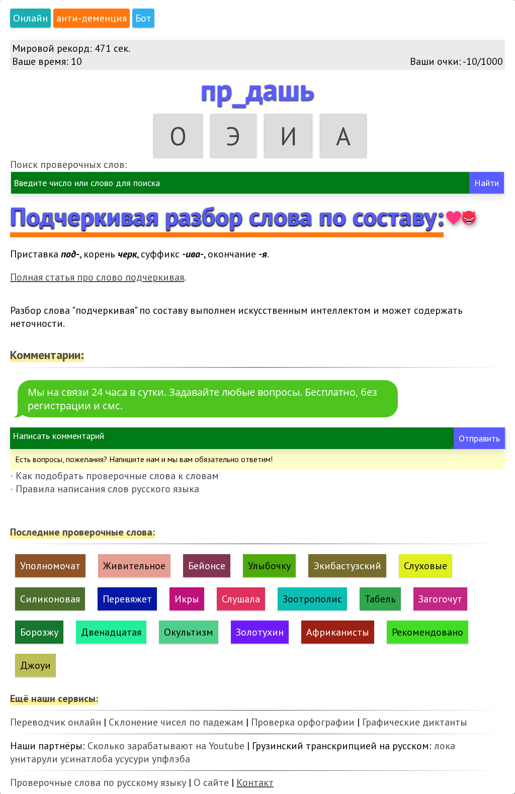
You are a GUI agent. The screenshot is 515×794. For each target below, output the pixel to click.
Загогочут (440, 598)
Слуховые (425, 565)
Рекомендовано (427, 632)
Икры (187, 598)
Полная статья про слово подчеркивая (97, 277)
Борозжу (39, 632)
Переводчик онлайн (55, 722)
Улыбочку (269, 565)
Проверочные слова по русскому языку (98, 782)
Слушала (241, 598)
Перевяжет (127, 598)
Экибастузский (347, 565)
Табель (380, 598)
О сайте (211, 782)
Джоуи (35, 665)
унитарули (34, 758)
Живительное (134, 565)
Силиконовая (50, 598)
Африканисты (337, 632)
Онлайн (30, 18)
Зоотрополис (312, 598)
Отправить (479, 438)
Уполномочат (50, 565)
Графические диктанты (414, 722)
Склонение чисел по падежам (176, 722)
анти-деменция (91, 18)
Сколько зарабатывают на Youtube (166, 745)
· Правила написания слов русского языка (104, 488)
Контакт (255, 782)
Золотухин (260, 632)
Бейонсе (206, 565)
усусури (132, 758)
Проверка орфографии (303, 722)
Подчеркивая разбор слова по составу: (227, 216)
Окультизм (188, 632)
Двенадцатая (111, 632)
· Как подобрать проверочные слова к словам (114, 475)
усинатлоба (86, 758)
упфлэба (171, 758)
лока (444, 745)
